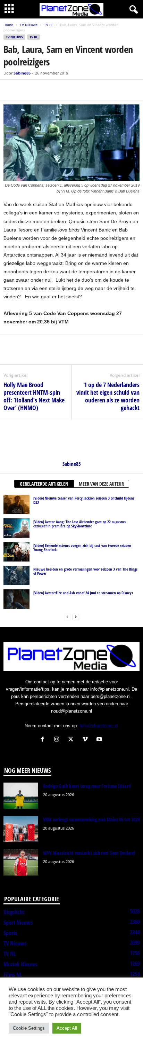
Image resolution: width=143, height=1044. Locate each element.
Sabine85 (22, 73)
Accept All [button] (67, 1028)
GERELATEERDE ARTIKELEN (44, 483)
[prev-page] (67, 616)
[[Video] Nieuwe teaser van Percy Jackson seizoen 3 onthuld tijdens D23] (16, 504)
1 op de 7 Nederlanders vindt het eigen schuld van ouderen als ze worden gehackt (108, 396)
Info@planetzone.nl (98, 725)
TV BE (48, 24)
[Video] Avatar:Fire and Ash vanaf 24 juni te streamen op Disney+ (83, 592)
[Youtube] (100, 740)
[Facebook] (10, 90)
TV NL (9, 954)
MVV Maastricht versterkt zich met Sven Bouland (89, 852)
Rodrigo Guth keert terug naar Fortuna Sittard (87, 786)
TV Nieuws (28, 24)
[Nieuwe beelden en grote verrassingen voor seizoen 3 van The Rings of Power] (16, 575)
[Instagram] (58, 740)
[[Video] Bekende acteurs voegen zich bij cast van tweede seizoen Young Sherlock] (16, 552)
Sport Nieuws (18, 922)
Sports (10, 933)
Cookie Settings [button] (29, 1028)
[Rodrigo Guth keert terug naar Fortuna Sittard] (20, 796)
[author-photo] (71, 440)
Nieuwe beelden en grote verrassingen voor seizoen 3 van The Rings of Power (85, 571)
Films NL (12, 975)
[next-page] (75, 616)
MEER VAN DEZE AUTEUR (101, 483)
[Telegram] (58, 90)
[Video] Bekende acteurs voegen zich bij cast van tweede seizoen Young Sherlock (82, 547)
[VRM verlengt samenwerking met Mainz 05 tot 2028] (20, 829)
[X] (26, 90)
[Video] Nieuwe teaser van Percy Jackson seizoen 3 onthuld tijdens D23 (83, 500)
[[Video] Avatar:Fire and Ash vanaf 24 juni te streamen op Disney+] (16, 599)
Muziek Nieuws (20, 964)
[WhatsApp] (42, 90)
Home (8, 24)
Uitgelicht (13, 912)
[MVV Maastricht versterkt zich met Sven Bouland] (20, 862)
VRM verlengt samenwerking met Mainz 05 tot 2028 (91, 819)
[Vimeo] (86, 740)
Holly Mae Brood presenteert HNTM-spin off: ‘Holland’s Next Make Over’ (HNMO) (34, 396)
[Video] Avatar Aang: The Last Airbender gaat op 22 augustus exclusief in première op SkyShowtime (79, 523)
